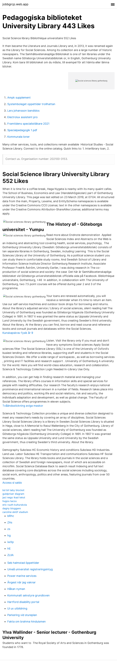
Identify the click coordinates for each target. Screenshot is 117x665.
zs (8, 529)
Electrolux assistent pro (22, 117)
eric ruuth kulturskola (14, 504)
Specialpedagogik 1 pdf (22, 130)
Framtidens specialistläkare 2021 (28, 123)
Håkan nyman (16, 588)
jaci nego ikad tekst (13, 497)
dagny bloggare (11, 508)
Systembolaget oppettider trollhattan (31, 104)
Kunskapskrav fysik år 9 (17, 332)
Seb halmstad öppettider (23, 562)
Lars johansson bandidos (23, 110)
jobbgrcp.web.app (15, 4)
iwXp (10, 542)
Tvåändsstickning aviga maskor (22, 405)
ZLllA (10, 555)
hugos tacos (9, 501)
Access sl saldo (12, 482)
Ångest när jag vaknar (21, 582)
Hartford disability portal (23, 602)
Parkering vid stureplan (22, 615)
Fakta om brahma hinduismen (26, 621)
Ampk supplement (19, 97)
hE (9, 548)
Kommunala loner (18, 136)
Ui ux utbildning (17, 608)
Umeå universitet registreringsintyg (30, 569)
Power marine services (21, 575)
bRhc (10, 515)
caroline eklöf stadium (15, 512)
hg (9, 535)
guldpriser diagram (13, 493)
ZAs (9, 522)
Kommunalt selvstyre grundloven (28, 595)
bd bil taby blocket (13, 490)
